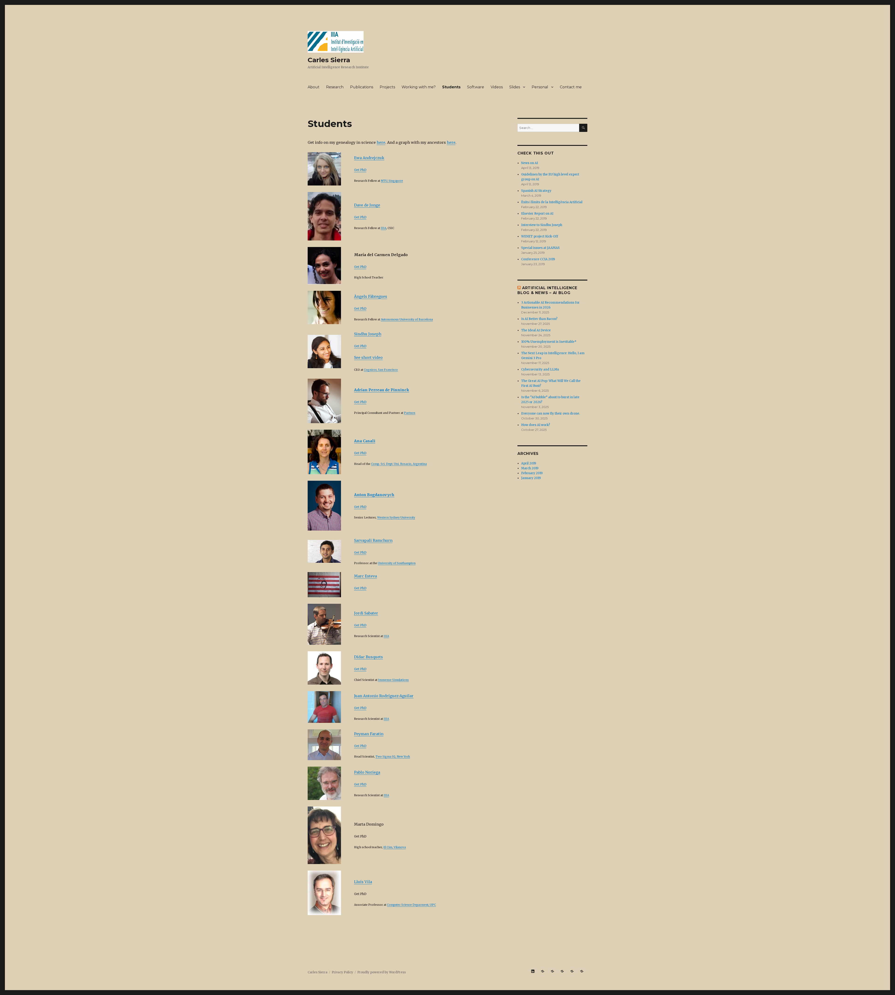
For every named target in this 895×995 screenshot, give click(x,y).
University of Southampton (397, 563)
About (314, 87)
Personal (540, 87)
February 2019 (532, 473)
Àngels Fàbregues (370, 296)
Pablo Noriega (367, 772)
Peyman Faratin (368, 733)
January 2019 (531, 478)
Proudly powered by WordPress (381, 972)
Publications (361, 87)
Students (451, 87)
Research (335, 87)
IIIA (383, 228)
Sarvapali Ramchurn (373, 540)
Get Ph (359, 507)
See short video (368, 357)
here (381, 142)
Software (475, 87)
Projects (387, 87)
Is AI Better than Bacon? (539, 319)
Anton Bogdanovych (374, 494)
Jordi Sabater (366, 613)
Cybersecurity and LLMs (540, 369)
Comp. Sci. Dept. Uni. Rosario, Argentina (399, 464)
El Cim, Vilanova (394, 847)
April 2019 (528, 463)
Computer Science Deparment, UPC (411, 904)
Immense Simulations (393, 680)
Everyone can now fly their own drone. (550, 413)
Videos (497, 87)
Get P (358, 309)
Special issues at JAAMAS (540, 248)
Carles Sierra (329, 60)
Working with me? (419, 87)
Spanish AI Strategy (536, 191)
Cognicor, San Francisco (381, 369)
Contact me (571, 87)
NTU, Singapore (392, 180)
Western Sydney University (396, 517)
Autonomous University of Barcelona (407, 319)
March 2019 (529, 468)
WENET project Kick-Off (539, 236)
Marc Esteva (365, 576)
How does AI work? (535, 425)
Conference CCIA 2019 (538, 259)
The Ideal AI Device (536, 330)
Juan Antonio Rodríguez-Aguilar (383, 695)
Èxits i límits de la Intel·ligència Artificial (551, 202)
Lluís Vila (363, 881)
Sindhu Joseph (367, 334)
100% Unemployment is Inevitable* (548, 342)
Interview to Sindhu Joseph (541, 225)
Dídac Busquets (368, 657)
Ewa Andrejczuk (369, 157)
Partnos (409, 413)
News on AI (529, 163)
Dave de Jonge (367, 205)
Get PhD (360, 170)
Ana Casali (364, 441)
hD (364, 309)
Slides (514, 87)
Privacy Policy (342, 972)
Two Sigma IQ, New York (392, 756)
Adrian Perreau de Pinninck (381, 390)
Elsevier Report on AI (537, 214)
